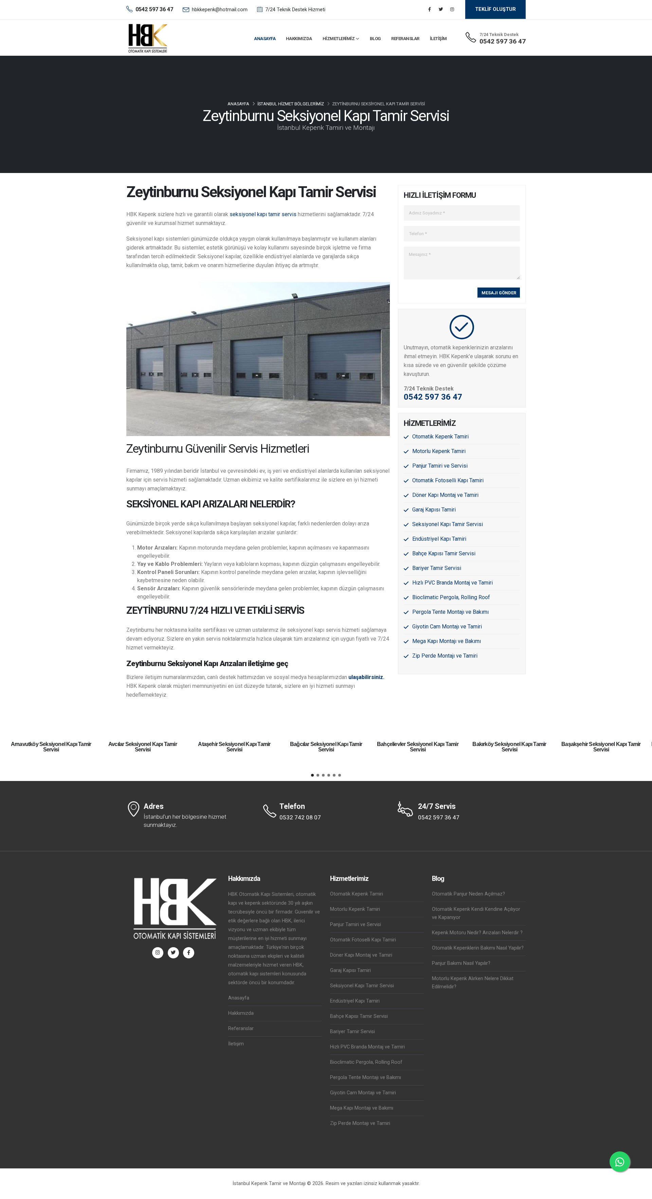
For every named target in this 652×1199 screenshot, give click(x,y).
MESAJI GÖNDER (499, 292)
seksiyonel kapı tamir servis (264, 214)
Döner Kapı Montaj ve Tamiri (445, 495)
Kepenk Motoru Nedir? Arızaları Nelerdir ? (477, 933)
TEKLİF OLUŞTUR (495, 9)
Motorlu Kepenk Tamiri (439, 451)
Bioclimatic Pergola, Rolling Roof (451, 597)
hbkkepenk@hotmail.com (220, 10)
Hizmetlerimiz (339, 38)
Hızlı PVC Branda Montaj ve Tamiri (452, 582)
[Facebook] (429, 9)
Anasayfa (264, 38)
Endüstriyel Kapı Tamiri (439, 539)
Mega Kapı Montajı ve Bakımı (446, 641)
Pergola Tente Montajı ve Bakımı (450, 612)
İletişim (438, 38)
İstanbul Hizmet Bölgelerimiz (290, 103)
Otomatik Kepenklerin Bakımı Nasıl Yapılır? (478, 948)
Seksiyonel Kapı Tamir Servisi (447, 524)
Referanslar (405, 38)
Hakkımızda (299, 38)
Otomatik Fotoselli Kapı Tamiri (448, 480)
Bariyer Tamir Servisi (436, 568)
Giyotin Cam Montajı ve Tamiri (447, 626)
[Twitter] (441, 9)
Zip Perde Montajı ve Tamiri (444, 656)
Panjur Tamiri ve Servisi (440, 466)
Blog (375, 38)
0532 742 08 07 (300, 817)
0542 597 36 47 (502, 41)
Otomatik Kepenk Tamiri (440, 436)
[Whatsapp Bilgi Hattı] (620, 1161)
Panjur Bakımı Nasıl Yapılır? (461, 963)
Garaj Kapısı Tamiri (434, 509)
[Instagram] (452, 9)
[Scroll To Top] (640, 1191)
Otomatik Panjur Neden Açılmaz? (468, 894)
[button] (312, 775)
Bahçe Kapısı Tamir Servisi (443, 553)
